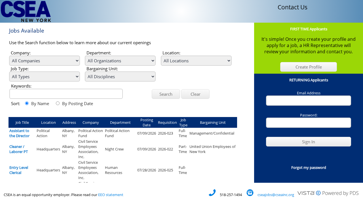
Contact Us (292, 7)
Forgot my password (308, 167)
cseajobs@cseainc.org (276, 194)
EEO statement (110, 194)
